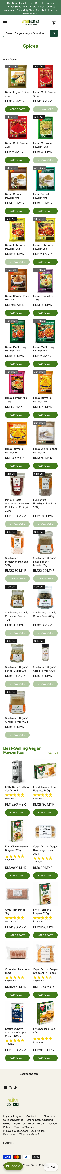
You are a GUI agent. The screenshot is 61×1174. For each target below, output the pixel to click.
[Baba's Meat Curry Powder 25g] (45, 331)
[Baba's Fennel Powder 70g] (45, 178)
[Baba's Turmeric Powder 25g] (17, 433)
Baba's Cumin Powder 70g (13, 196)
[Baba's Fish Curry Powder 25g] (45, 229)
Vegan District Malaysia (35, 1165)
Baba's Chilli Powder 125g (45, 94)
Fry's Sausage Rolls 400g (44, 1030)
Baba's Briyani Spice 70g (17, 94)
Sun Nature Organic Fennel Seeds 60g (16, 669)
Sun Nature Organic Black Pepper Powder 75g (44, 561)
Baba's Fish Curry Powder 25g (43, 247)
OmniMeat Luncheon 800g (17, 971)
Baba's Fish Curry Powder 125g (15, 247)
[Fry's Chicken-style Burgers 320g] (17, 831)
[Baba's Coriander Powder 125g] (45, 127)
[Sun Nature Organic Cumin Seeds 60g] (45, 597)
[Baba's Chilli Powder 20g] (17, 127)
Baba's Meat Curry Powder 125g (16, 349)
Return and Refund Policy (29, 1123)
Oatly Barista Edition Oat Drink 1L (17, 788)
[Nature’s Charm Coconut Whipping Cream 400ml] (17, 1013)
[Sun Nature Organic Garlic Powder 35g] (45, 651)
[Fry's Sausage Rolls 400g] (45, 1013)
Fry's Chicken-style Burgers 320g (16, 848)
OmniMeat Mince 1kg (15, 911)
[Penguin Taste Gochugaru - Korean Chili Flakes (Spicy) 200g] (17, 484)
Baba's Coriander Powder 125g (43, 145)
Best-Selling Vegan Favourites (22, 750)
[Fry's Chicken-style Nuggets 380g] (45, 771)
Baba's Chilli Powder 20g (17, 145)
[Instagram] (10, 1087)
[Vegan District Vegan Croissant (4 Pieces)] (45, 953)
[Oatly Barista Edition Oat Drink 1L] (17, 771)
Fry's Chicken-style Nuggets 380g (44, 788)
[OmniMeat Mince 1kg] (17, 894)
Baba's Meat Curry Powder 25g (43, 349)
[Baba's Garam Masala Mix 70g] (17, 280)
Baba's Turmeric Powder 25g (14, 450)
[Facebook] (5, 1087)
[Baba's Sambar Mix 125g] (17, 382)
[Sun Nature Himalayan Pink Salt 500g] (17, 542)
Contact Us (33, 1116)
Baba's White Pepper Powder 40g (45, 450)
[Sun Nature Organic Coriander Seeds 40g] (17, 597)
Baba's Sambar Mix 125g (16, 399)
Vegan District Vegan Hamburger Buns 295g (45, 850)
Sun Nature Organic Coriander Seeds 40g (16, 616)
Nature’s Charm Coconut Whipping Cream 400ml (16, 1032)
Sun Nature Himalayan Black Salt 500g (45, 503)
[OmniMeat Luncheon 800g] (17, 953)
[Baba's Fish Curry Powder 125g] (17, 229)
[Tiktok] (15, 1087)
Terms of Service (24, 1127)
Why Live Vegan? (29, 1134)
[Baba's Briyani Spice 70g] (17, 77)
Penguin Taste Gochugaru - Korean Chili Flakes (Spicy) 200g (17, 505)
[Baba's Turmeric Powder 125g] (45, 382)
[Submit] (54, 33)
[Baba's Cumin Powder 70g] (17, 178)
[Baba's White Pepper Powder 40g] (45, 433)
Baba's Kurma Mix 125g (43, 298)
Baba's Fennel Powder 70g (41, 196)
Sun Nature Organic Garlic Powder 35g (44, 669)
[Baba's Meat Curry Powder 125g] (17, 331)
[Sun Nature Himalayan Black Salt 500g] (45, 484)
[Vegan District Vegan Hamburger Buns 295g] (45, 831)
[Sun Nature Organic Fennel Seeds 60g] (17, 651)
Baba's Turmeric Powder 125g (42, 399)
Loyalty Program (12, 1116)
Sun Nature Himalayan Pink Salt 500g (16, 561)
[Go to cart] (54, 22)
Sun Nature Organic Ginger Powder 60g (16, 720)
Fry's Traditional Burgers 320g (42, 911)
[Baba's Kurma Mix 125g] (45, 280)
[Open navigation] (5, 22)
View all (53, 753)
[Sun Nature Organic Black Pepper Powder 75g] (45, 542)
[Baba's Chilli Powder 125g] (45, 77)
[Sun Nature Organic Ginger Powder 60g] (17, 702)
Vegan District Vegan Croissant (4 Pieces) (45, 971)
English (7, 1143)
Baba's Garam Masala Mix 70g (17, 298)
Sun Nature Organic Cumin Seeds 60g (44, 614)
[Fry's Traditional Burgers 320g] (45, 894)
